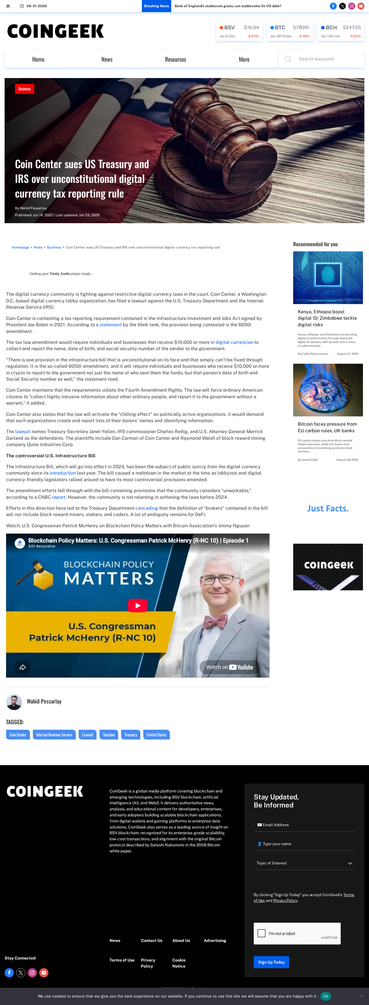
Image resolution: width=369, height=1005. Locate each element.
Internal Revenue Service (54, 734)
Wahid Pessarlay (33, 208)
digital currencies (234, 342)
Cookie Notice (179, 963)
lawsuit (23, 431)
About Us (181, 940)
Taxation (109, 734)
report (58, 497)
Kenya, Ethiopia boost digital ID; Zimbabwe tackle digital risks (327, 318)
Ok (325, 996)
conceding (146, 508)
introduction (63, 473)
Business (24, 89)
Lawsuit (87, 734)
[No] (362, 996)
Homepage (20, 247)
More (244, 59)
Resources (175, 59)
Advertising (215, 940)
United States (156, 734)
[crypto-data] (239, 31)
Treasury (131, 734)
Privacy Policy (148, 963)
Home (38, 59)
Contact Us (151, 940)
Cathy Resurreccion (315, 353)
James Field (310, 459)
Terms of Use (122, 960)
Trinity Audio (60, 274)
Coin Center (18, 734)
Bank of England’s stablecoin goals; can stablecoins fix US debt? (228, 6)
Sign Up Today (271, 962)
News (106, 59)
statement (111, 324)
